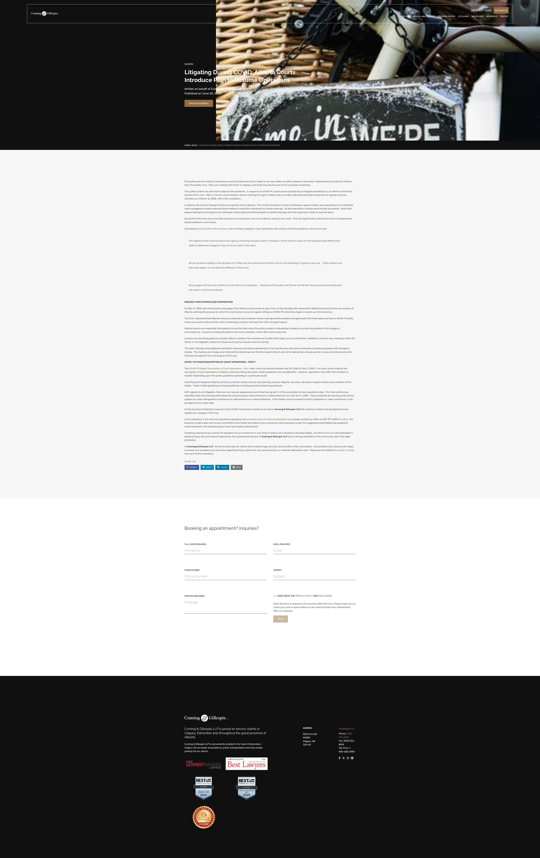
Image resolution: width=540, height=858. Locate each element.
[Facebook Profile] (339, 758)
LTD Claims (463, 16)
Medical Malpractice (424, 16)
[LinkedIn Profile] (352, 758)
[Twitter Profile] (343, 758)
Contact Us (501, 10)
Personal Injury (446, 16)
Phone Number (191, 570)
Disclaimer (325, 595)
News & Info (478, 16)
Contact (504, 16)
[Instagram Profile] (348, 758)
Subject (277, 570)
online (344, 419)
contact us (342, 450)
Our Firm (405, 16)
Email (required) (281, 544)
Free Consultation (199, 103)
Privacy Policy (304, 595)
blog (216, 413)
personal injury (255, 419)
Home (187, 145)
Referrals (491, 16)
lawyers (330, 433)
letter (273, 308)
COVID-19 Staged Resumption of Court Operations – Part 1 (219, 368)
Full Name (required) (195, 544)
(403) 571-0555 (481, 10)
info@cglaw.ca (346, 728)
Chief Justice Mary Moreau (213, 228)
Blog (194, 145)
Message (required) (194, 596)
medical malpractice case (279, 419)
